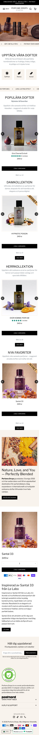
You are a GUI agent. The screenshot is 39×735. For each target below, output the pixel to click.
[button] (6, 9)
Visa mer (19, 428)
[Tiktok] (18, 717)
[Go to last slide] (2, 134)
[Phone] (25, 717)
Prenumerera (31, 653)
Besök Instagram (9, 497)
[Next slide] (36, 134)
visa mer (19, 258)
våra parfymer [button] (9, 699)
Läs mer (6, 629)
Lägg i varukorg (19, 168)
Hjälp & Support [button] (10, 705)
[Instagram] (14, 717)
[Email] (21, 717)
